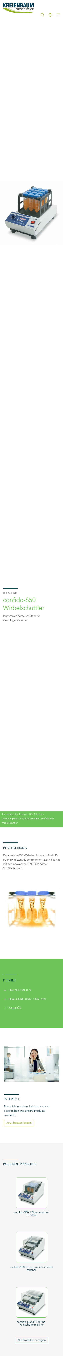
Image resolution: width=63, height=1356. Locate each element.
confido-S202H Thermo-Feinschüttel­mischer (31, 1323)
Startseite (7, 814)
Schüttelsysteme (30, 819)
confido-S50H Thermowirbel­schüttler (31, 1214)
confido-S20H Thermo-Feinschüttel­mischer (32, 1268)
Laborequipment (10, 819)
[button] (31, 990)
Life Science (20, 814)
